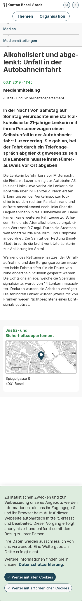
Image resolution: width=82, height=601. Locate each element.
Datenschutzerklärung (41, 564)
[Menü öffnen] (75, 5)
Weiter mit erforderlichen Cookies (40, 588)
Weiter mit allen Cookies (32, 577)
